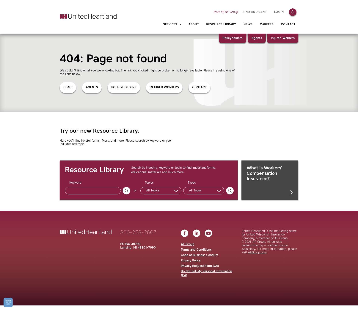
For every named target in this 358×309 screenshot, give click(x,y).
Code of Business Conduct (199, 255)
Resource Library (221, 24)
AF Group (187, 244)
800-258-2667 (138, 233)
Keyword (75, 182)
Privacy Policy (191, 260)
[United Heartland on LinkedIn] (196, 233)
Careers (267, 24)
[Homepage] (88, 16)
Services (170, 24)
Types (192, 182)
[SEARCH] (126, 190)
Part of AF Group (226, 12)
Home (67, 87)
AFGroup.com (257, 252)
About (193, 24)
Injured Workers (283, 38)
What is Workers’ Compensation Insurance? (264, 173)
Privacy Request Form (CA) (200, 266)
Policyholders (232, 38)
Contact (288, 24)
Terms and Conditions (196, 249)
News (248, 24)
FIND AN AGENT (255, 12)
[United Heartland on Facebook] (184, 233)
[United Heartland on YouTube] (208, 233)
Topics (149, 182)
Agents (257, 38)
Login (279, 12)
